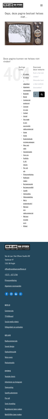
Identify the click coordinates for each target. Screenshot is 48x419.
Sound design (9, 346)
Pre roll (7, 398)
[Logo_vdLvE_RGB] (13, 4)
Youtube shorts (10, 376)
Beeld (25, 97)
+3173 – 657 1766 (11, 274)
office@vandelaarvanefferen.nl (15, 269)
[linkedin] (16, 294)
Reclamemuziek (28, 184)
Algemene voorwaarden (13, 286)
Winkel (25, 226)
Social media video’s (12, 321)
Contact (25, 113)
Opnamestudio (27, 152)
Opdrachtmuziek (10, 351)
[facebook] (6, 294)
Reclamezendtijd (28, 187)
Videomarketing (28, 197)
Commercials (9, 310)
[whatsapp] (20, 294)
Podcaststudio (9, 362)
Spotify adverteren (11, 393)
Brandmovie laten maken (13, 409)
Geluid (25, 116)
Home (25, 132)
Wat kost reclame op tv (25, 219)
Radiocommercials (11, 341)
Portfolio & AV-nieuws (25, 161)
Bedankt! (26, 93)
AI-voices (26, 74)
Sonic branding (10, 403)
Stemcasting (27, 194)
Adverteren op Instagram (13, 382)
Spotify (25, 190)
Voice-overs (9, 357)
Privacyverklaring (28, 174)
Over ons (26, 155)
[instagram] (11, 294)
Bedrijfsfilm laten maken (13, 414)
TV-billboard (9, 316)
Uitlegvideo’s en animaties (14, 327)
